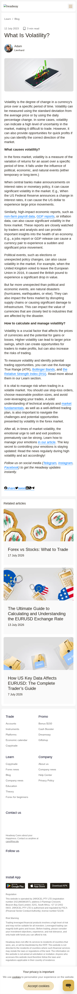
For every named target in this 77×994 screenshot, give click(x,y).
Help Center (45, 775)
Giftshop (43, 740)
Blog (8, 775)
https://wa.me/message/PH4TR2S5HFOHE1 (15, 820)
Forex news (12, 769)
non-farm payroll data (19, 216)
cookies (16, 976)
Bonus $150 (45, 723)
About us (43, 763)
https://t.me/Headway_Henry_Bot (22, 820)
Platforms (11, 734)
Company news (14, 780)
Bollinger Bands (43, 369)
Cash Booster (46, 729)
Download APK (60, 885)
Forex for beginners (17, 797)
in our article (47, 442)
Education (11, 786)
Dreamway (44, 734)
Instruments (12, 729)
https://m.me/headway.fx (8, 827)
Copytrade (12, 745)
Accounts (11, 723)
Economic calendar (16, 740)
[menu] (70, 6)
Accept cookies (38, 986)
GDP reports (45, 216)
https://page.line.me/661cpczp (29, 820)
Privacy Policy (46, 780)
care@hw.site (12, 841)
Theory (10, 791)
